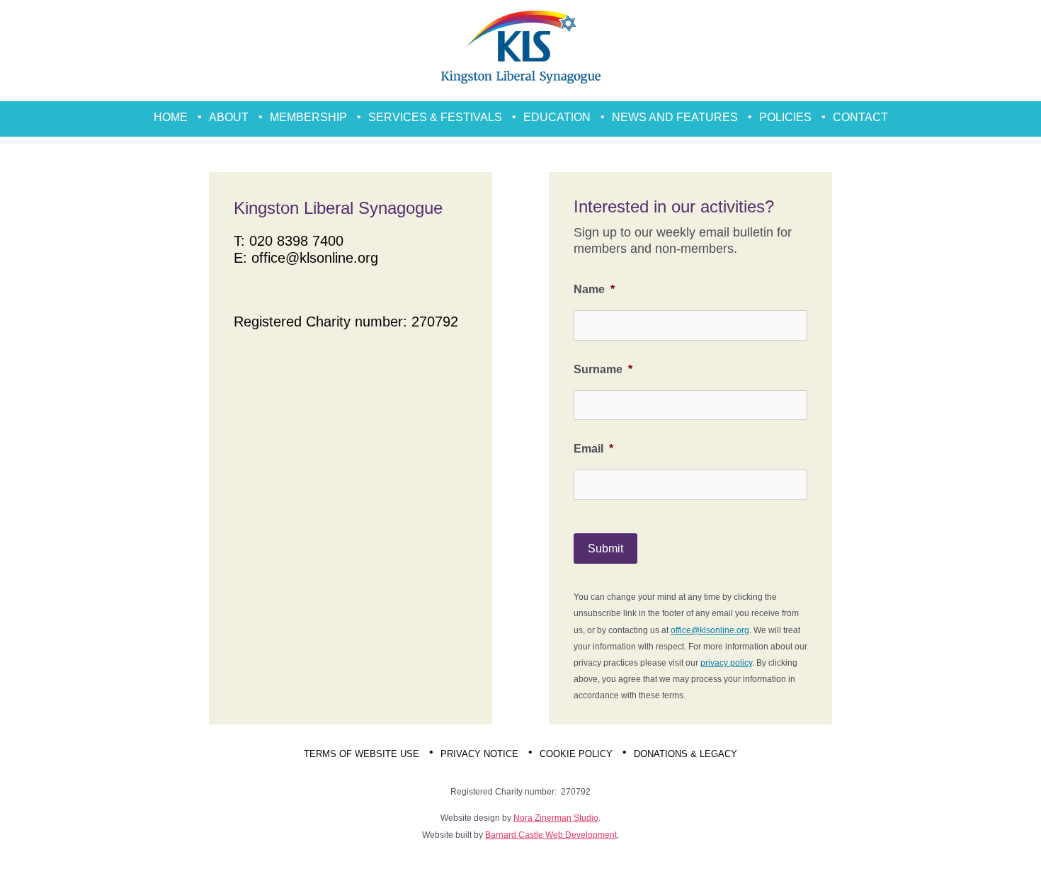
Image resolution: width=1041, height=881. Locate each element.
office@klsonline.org (314, 258)
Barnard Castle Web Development (551, 835)
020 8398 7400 (296, 241)
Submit (605, 548)
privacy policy (726, 663)
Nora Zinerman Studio (555, 818)
